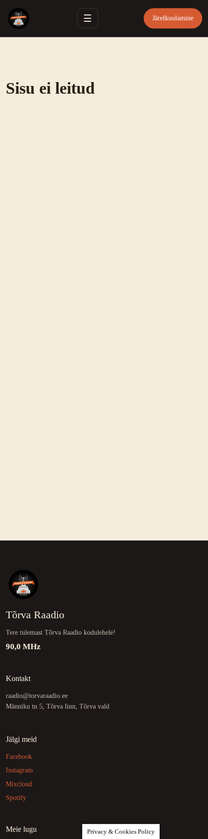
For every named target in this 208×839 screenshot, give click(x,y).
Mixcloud (19, 784)
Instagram (19, 770)
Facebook (19, 756)
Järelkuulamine (172, 18)
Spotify (16, 797)
